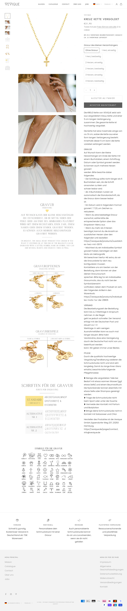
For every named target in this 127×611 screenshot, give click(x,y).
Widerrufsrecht (107, 578)
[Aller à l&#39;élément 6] (7, 46)
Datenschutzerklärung (111, 573)
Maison (41, 4)
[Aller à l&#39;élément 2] (7, 22)
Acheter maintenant (103, 105)
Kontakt (104, 586)
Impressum (105, 562)
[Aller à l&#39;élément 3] (7, 27)
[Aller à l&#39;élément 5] (7, 39)
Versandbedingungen (111, 582)
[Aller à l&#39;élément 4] (7, 33)
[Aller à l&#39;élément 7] (7, 53)
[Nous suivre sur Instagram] (11, 594)
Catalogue (53, 4)
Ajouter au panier (103, 98)
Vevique (87, 15)
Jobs (87, 4)
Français (107, 4)
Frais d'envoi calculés (106, 27)
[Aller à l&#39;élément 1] (7, 16)
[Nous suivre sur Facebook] (6, 594)
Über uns (77, 4)
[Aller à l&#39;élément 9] (7, 68)
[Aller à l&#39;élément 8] (7, 61)
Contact (66, 4)
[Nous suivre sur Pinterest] (16, 594)
